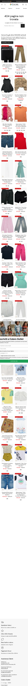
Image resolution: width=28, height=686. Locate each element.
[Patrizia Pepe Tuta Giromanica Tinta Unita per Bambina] (21, 169)
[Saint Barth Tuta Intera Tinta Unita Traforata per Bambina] (7, 169)
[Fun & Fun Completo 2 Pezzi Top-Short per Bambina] (7, 84)
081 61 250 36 (4, 668)
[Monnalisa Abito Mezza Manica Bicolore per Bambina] (21, 425)
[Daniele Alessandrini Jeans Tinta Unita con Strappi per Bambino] (7, 141)
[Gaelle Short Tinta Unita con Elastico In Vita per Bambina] (21, 197)
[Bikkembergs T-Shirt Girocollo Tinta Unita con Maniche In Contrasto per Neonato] (21, 482)
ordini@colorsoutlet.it (6, 676)
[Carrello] (25, 4)
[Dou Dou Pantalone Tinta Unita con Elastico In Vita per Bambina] (21, 309)
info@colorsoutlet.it (6, 672)
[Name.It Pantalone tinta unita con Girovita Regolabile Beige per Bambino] (21, 54)
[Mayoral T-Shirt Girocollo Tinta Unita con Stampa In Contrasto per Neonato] (7, 396)
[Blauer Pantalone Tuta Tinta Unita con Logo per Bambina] (21, 252)
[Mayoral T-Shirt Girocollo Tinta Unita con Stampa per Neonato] (21, 367)
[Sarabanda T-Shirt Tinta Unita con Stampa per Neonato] (21, 453)
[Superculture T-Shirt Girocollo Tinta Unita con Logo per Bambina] (21, 113)
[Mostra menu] (1, 4)
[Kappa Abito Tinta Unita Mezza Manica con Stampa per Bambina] (21, 280)
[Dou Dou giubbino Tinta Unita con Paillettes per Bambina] (21, 84)
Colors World (4, 685)
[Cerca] (23, 26)
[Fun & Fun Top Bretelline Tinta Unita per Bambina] (7, 367)
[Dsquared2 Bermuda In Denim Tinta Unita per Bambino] (7, 482)
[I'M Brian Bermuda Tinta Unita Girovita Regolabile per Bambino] (7, 197)
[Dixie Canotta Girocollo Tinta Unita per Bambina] (21, 141)
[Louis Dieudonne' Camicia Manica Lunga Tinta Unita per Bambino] (7, 309)
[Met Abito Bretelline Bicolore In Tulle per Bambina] (7, 113)
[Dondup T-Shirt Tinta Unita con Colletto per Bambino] (7, 252)
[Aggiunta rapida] (3, 61)
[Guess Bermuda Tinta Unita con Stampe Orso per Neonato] (7, 425)
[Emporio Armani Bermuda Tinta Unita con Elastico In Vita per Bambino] (7, 280)
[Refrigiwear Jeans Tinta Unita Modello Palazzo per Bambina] (21, 224)
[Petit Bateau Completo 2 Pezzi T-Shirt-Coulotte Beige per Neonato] (7, 453)
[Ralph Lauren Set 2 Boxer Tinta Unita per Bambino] (7, 54)
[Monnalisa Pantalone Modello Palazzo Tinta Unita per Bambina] (7, 224)
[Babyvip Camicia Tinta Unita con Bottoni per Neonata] (21, 396)
